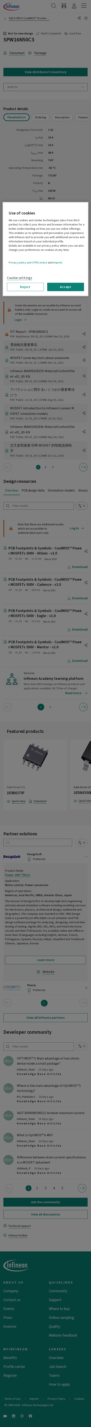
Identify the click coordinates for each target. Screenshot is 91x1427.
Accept (65, 287)
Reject (25, 287)
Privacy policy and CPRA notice (28, 263)
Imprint (57, 263)
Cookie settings (19, 278)
